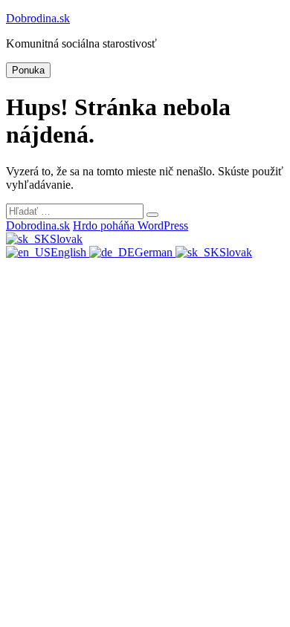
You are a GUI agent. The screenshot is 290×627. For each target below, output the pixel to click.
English (70, 252)
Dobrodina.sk (38, 18)
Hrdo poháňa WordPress (130, 225)
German (155, 252)
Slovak (66, 239)
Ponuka (28, 70)
